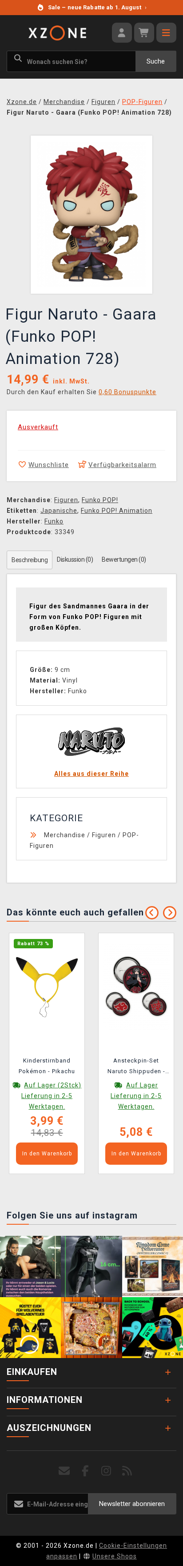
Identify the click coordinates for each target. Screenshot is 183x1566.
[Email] (65, 1471)
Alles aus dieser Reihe (91, 773)
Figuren (66, 499)
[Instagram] (106, 1471)
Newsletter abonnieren (132, 1504)
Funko (54, 521)
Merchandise (64, 835)
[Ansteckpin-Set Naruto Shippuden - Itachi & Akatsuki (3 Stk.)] (136, 986)
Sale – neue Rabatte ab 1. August (97, 7)
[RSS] (127, 1471)
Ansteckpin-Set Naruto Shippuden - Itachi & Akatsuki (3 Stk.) (136, 1067)
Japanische (58, 510)
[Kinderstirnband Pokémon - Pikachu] (47, 986)
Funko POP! (100, 499)
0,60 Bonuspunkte (127, 391)
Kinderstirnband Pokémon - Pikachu (47, 1066)
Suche (156, 61)
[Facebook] (85, 1471)
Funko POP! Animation (116, 510)
